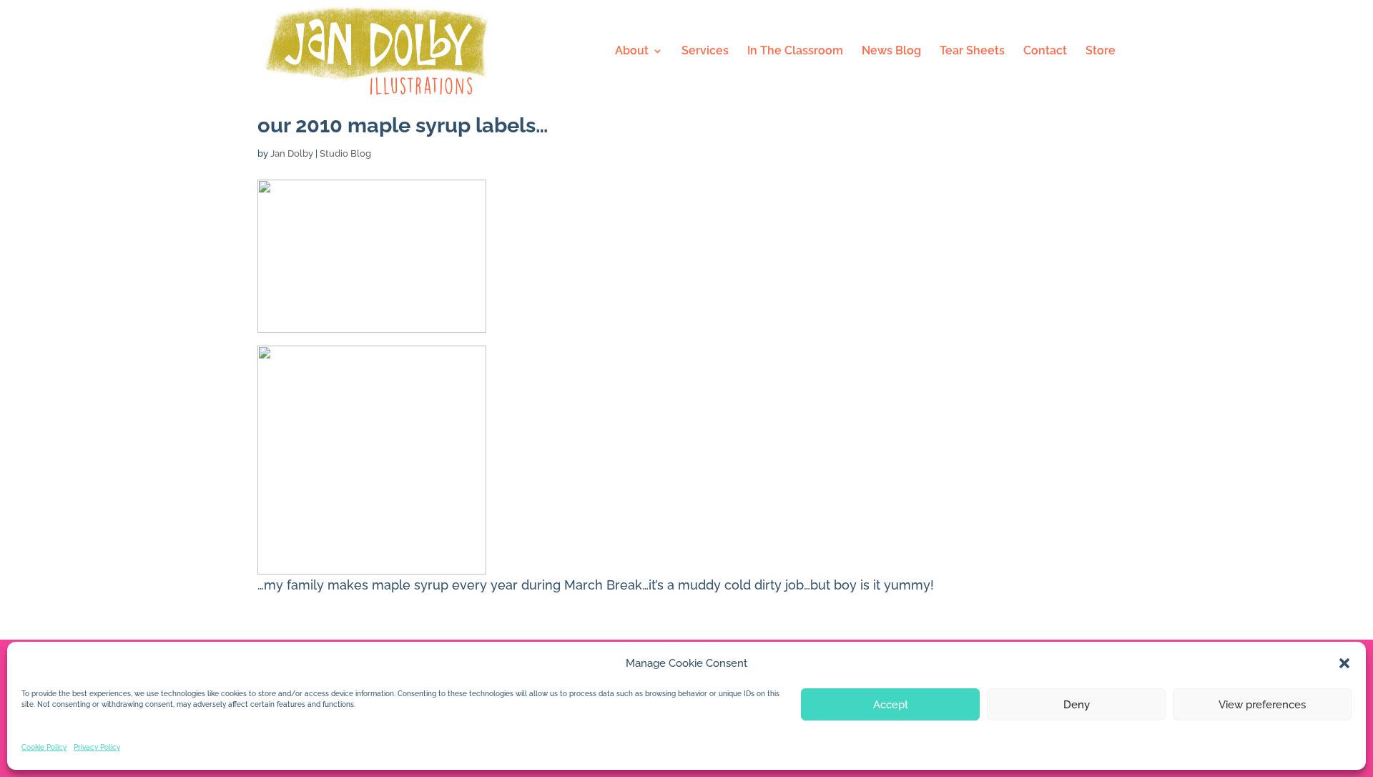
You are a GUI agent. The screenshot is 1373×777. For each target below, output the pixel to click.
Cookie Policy (44, 747)
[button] (1344, 663)
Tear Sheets (972, 51)
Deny (1076, 704)
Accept (890, 704)
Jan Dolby (291, 153)
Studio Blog (345, 153)
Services (705, 51)
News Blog (891, 51)
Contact (1045, 51)
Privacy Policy (97, 747)
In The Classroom (795, 51)
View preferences (1262, 704)
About (632, 51)
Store (1101, 51)
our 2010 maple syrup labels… (402, 125)
